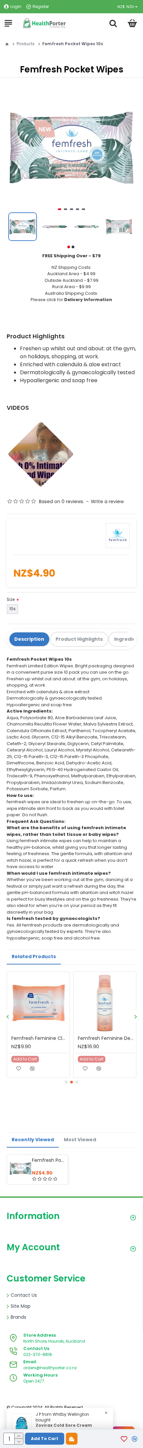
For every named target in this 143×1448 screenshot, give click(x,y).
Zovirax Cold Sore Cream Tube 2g (64, 1428)
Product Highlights (79, 639)
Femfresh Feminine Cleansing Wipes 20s (39, 1038)
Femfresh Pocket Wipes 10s (49, 1160)
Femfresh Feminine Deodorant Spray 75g (106, 1038)
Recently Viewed (33, 1139)
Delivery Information (88, 299)
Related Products (34, 956)
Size (11, 599)
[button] (129, 140)
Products (26, 44)
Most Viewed (80, 1139)
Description (29, 639)
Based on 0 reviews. (61, 501)
